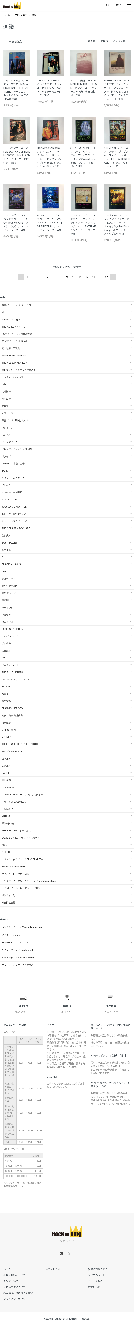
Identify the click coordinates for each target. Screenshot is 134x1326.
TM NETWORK (9, 585)
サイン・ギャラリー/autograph (18, 950)
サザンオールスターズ (13, 477)
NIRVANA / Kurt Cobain (13, 866)
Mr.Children (7, 737)
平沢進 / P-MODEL (11, 665)
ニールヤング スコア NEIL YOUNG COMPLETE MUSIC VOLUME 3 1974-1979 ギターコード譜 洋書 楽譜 (17, 155)
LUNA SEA (7, 809)
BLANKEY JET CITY (12, 708)
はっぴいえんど (10, 636)
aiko (4, 312)
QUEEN (6, 852)
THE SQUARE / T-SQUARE (16, 528)
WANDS (6, 816)
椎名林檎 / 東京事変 (12, 492)
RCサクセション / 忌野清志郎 (17, 333)
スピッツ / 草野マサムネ (14, 513)
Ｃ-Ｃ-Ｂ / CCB (9, 499)
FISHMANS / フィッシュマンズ (18, 679)
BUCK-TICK (8, 621)
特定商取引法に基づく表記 (18, 1293)
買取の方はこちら (98, 1269)
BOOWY (6, 686)
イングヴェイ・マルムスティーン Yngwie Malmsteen (29, 881)
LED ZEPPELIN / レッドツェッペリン (21, 888)
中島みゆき (7, 607)
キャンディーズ (10, 441)
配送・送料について (14, 1275)
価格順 (104, 41)
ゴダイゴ (6, 456)
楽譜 (34, 15)
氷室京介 (6, 693)
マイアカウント (96, 1275)
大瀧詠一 (6, 391)
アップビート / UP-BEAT (14, 341)
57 (106, 277)
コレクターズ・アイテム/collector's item (22, 927)
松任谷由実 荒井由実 (12, 715)
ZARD (5, 470)
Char (4, 571)
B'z (3, 657)
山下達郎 (6, 758)
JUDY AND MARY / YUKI (15, 506)
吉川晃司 (6, 434)
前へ (21, 277)
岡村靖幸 (6, 398)
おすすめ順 (119, 41)
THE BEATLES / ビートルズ (16, 830)
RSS (48, 1269)
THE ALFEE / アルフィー (15, 326)
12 (86, 277)
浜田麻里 (6, 650)
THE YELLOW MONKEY (14, 362)
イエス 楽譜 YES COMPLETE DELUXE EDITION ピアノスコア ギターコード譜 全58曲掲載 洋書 (83, 88)
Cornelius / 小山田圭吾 (13, 463)
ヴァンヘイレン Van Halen (15, 873)
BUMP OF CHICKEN (12, 629)
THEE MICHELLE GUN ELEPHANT (20, 744)
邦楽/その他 (8, 823)
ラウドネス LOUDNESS (14, 801)
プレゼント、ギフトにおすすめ (18, 965)
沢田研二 (6, 485)
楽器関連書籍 (8, 902)
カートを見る (95, 1281)
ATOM (56, 1269)
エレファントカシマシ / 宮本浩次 (19, 369)
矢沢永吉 (6, 765)
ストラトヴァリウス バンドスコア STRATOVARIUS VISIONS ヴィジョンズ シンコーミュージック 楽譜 (16, 223)
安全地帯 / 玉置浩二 (12, 348)
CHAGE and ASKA (11, 564)
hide (4, 384)
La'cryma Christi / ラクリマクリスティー (22, 794)
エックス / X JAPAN (12, 377)
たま (4, 557)
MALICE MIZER (10, 729)
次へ (113, 277)
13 (93, 277)
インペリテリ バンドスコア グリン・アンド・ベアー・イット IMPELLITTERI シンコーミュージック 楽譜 (49, 223)
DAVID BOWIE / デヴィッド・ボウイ (20, 837)
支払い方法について (14, 1287)
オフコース (7, 413)
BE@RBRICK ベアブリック (15, 942)
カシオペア (7, 427)
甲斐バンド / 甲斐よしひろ (16, 420)
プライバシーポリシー (15, 1299)
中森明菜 (6, 614)
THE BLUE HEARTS (12, 672)
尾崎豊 (5, 405)
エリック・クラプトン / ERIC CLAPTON (22, 859)
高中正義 (6, 549)
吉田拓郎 (6, 780)
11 (80, 277)
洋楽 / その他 (21, 15)
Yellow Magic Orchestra (14, 355)
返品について (10, 1281)
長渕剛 (5, 600)
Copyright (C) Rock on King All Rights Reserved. (67, 1319)
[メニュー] (129, 5)
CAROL (5, 773)
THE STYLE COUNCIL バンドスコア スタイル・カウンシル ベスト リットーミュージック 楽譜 (49, 88)
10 (73, 277)
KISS (4, 845)
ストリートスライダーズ (14, 521)
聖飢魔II (6, 535)
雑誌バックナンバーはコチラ (16, 305)
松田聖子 (6, 722)
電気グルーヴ (8, 593)
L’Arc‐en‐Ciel (8, 787)
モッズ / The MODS (12, 751)
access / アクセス (11, 319)
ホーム (6, 15)
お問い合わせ (95, 1287)
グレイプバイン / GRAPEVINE (17, 449)
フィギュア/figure (11, 935)
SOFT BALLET (9, 542)
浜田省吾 (6, 643)
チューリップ (8, 578)
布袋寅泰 (6, 701)
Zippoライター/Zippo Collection (18, 957)
